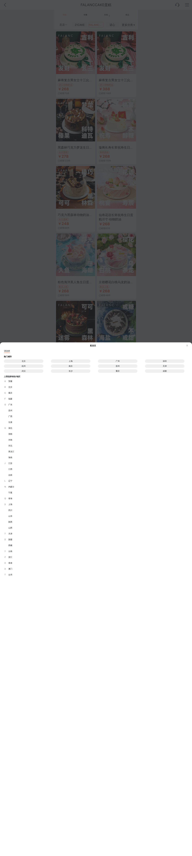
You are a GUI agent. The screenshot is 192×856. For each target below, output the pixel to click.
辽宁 (8, 481)
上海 (71, 361)
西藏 (10, 545)
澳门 (8, 569)
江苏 (8, 463)
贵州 (10, 410)
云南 (8, 551)
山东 (10, 516)
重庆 (118, 371)
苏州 (118, 366)
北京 (24, 361)
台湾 (8, 574)
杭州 (24, 366)
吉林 (10, 475)
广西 (10, 416)
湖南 (10, 434)
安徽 (8, 381)
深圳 (165, 361)
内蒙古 (9, 486)
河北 (10, 445)
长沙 (71, 371)
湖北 (8, 428)
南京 (71, 366)
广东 (8, 404)
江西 (10, 469)
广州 (118, 361)
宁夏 (10, 492)
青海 (8, 498)
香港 (8, 563)
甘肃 (10, 422)
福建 (8, 399)
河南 (10, 440)
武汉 (24, 371)
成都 (165, 371)
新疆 (8, 539)
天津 (165, 366)
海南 (10, 457)
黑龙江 (11, 451)
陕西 (10, 522)
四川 (10, 510)
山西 (10, 528)
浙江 (8, 557)
